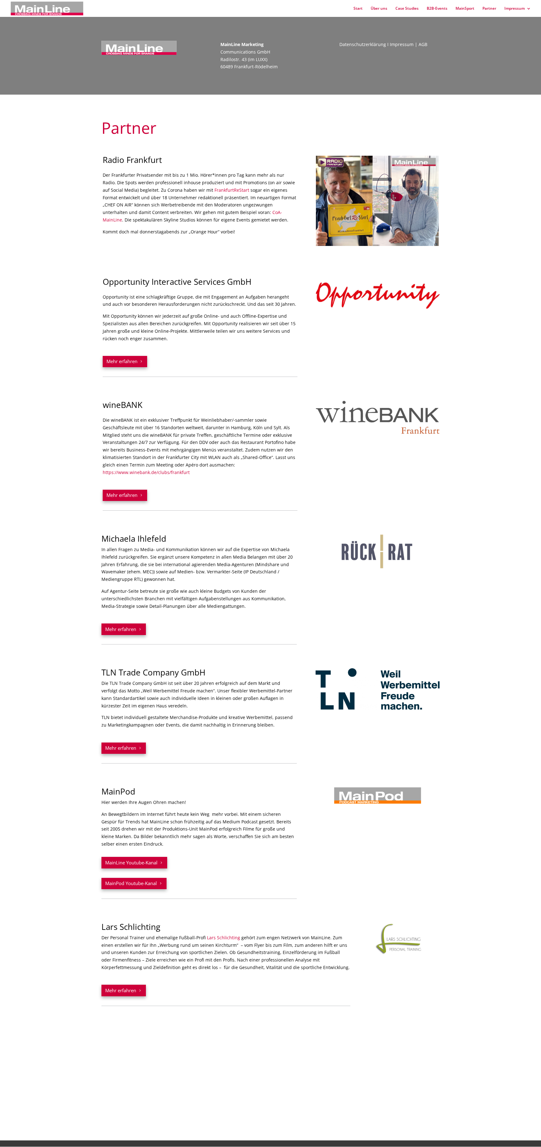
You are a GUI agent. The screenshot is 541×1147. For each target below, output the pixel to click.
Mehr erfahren (121, 361)
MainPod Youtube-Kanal (131, 883)
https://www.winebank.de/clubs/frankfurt (146, 472)
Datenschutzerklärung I (364, 44)
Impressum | (404, 44)
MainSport (465, 8)
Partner (489, 8)
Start (358, 8)
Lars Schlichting (223, 938)
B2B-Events (437, 8)
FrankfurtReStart (231, 190)
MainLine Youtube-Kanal (131, 862)
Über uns (379, 8)
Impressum (514, 8)
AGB (423, 44)
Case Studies (407, 8)
